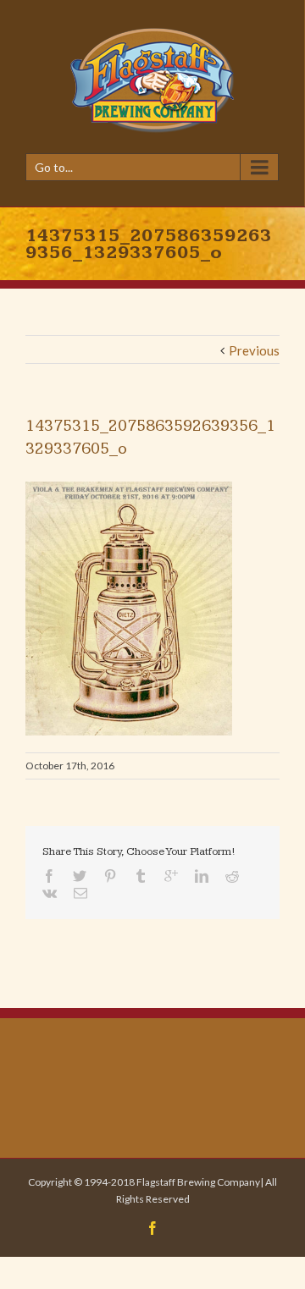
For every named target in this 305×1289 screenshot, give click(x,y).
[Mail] (80, 893)
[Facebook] (49, 876)
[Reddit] (232, 876)
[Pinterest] (110, 876)
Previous (254, 350)
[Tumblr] (140, 876)
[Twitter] (79, 876)
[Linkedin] (201, 876)
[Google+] (171, 876)
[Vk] (49, 893)
